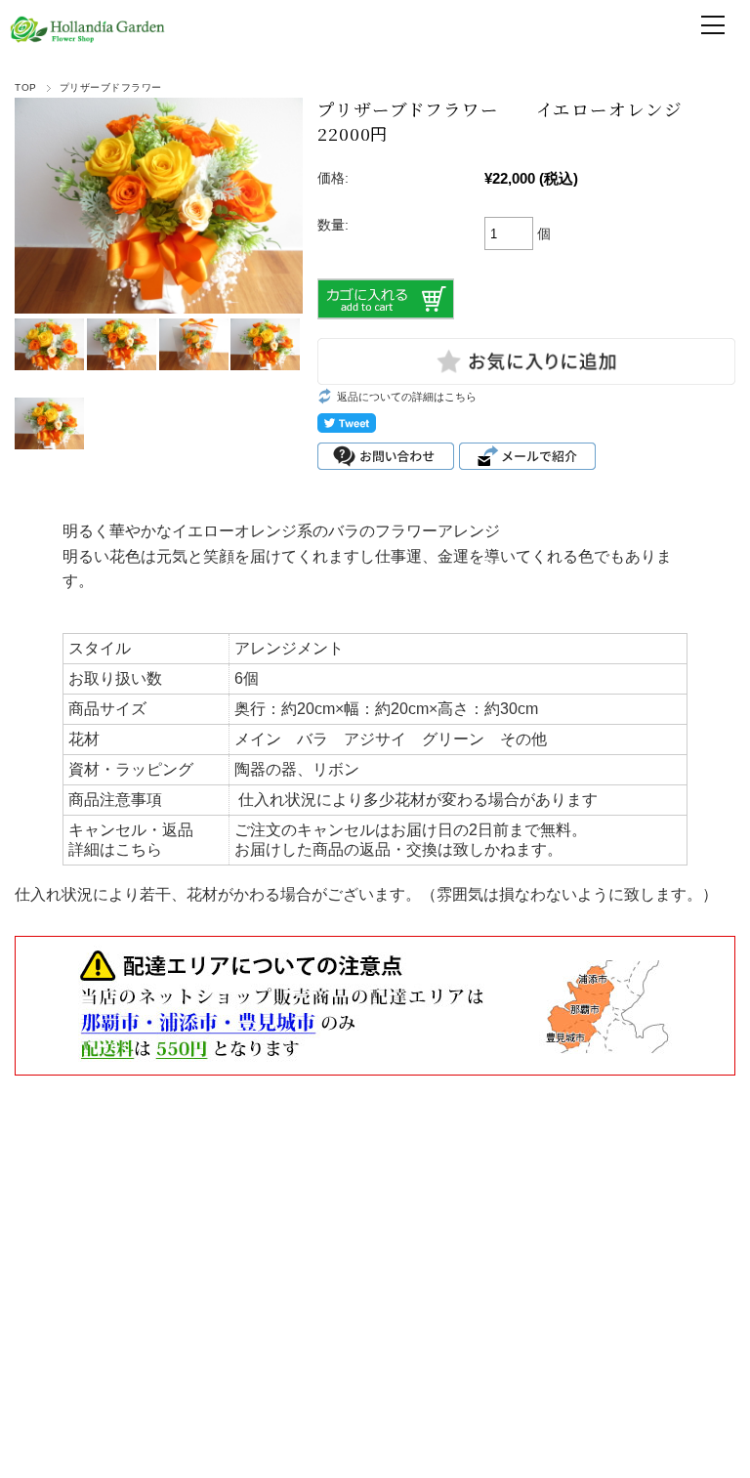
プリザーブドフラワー (111, 87)
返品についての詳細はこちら (407, 396)
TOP (25, 87)
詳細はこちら (115, 849)
